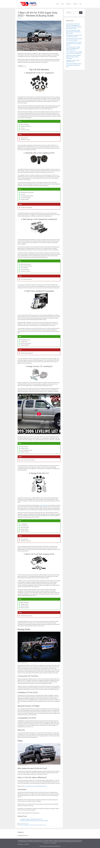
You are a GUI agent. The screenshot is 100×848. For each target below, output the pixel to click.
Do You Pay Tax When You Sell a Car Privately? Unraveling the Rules (73, 65)
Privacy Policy (20, 844)
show (24, 66)
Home (57, 3)
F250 (35, 824)
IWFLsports (58, 846)
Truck (45, 824)
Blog (80, 3)
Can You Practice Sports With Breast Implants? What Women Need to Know (73, 32)
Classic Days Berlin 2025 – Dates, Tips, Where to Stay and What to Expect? (74, 44)
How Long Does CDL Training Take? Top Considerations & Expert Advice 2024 (73, 48)
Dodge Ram (68, 3)
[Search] (80, 12)
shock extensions (44, 505)
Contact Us (26, 844)
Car (29, 824)
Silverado (75, 3)
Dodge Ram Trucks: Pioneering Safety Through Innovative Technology (73, 57)
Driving (62, 3)
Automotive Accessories (23, 823)
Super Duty (41, 824)
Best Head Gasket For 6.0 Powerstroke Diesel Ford (34, 786)
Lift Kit (37, 824)
